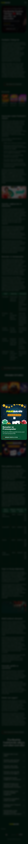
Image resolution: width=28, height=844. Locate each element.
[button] (11, 437)
